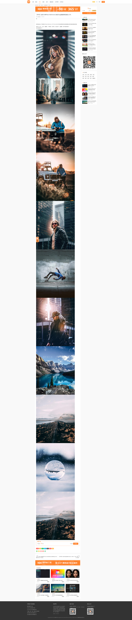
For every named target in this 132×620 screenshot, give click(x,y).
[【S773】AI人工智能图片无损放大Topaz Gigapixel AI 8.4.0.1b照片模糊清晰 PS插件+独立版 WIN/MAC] (84, 28)
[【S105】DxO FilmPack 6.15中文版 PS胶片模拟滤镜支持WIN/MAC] (84, 49)
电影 (85, 78)
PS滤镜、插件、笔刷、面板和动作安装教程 (33, 611)
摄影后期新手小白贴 (30, 606)
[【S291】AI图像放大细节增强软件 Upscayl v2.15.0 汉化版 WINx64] (43, 573)
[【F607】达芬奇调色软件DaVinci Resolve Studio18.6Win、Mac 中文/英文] (84, 40)
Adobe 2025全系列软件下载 (31, 607)
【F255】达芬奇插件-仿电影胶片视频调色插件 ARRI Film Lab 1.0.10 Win (43, 595)
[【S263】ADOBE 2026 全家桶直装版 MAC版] (58, 573)
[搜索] (96, 2)
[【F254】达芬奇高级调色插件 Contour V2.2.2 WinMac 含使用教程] (58, 588)
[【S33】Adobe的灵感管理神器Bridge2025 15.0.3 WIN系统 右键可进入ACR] (84, 32)
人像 (40, 548)
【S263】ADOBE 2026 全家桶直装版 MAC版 (57, 580)
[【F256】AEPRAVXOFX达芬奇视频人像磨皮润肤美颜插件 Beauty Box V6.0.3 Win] (72, 573)
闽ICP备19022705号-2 (81, 617)
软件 (47, 1)
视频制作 (94, 78)
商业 (45, 548)
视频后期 (51, 1)
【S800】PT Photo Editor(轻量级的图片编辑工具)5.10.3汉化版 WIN (92, 44)
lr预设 (37, 548)
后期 (42, 548)
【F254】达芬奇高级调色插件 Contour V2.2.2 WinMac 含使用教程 (58, 595)
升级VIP (94, 10)
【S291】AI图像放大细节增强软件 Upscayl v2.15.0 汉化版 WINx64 (43, 580)
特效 (47, 548)
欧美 (88, 78)
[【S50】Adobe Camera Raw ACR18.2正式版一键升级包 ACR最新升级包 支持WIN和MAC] (84, 20)
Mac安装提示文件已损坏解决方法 (32, 614)
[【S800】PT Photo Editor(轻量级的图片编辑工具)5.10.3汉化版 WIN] (84, 45)
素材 (43, 1)
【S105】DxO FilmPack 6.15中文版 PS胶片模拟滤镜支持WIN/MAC (92, 48)
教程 (36, 1)
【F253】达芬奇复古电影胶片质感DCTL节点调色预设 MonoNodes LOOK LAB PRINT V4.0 (72, 595)
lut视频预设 (39, 16)
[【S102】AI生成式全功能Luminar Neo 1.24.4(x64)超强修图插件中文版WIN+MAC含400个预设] (84, 24)
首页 (33, 1)
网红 (50, 548)
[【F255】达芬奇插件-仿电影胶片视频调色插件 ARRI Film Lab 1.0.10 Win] (43, 588)
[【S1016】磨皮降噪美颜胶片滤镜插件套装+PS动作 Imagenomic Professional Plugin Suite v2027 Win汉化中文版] (84, 36)
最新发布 (39, 593)
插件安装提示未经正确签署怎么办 (32, 612)
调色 (52, 548)
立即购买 (75, 543)
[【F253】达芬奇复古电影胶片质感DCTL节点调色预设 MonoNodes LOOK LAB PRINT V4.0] (72, 588)
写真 (85, 76)
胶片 (90, 76)
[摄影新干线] (28, 2)
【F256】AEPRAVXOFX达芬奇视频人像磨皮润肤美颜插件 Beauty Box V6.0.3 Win (72, 580)
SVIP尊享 (56, 1)
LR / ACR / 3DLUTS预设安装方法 (32, 609)
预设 (40, 1)
